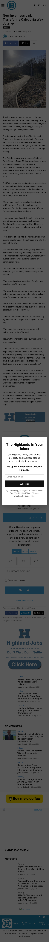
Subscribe (24, 484)
